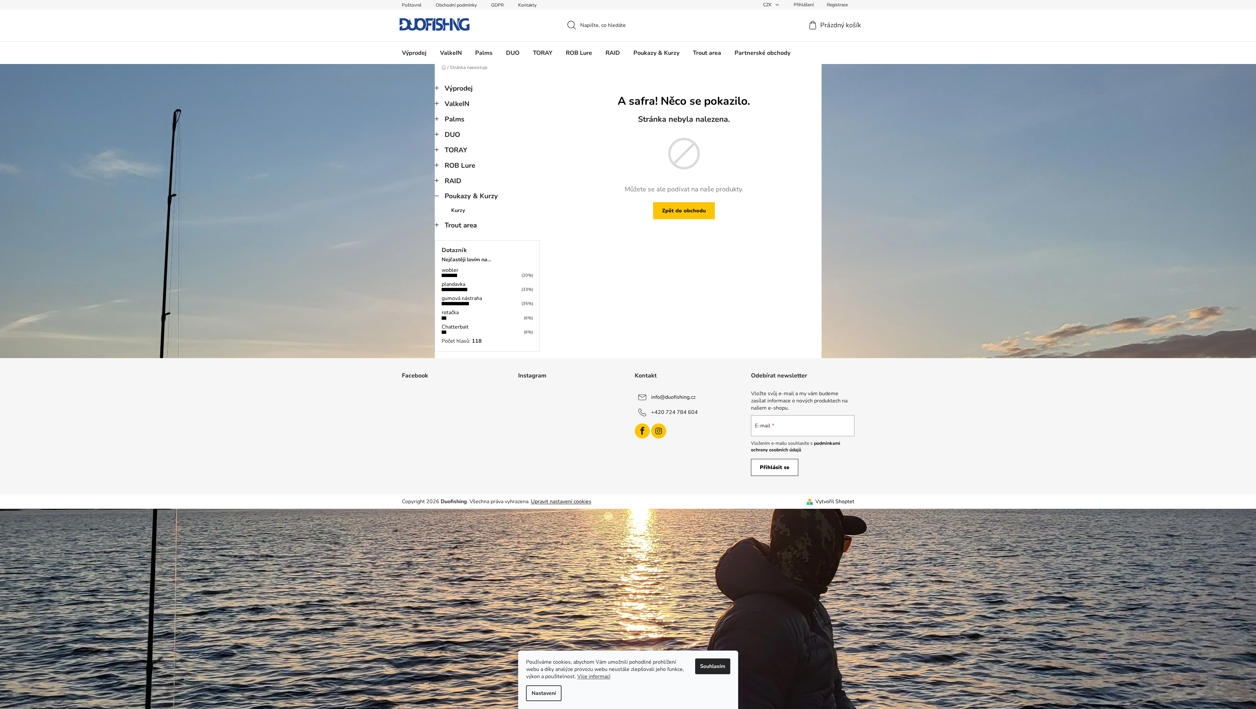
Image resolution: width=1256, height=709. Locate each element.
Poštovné (411, 5)
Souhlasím (712, 666)
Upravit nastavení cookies (561, 501)
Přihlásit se (774, 467)
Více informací (593, 676)
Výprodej (459, 88)
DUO (452, 134)
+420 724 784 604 (674, 412)
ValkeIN (457, 103)
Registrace (837, 5)
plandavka (453, 284)
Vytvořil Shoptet (834, 501)
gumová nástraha (462, 298)
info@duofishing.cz (673, 396)
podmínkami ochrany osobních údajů (795, 446)
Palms (454, 119)
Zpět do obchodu (684, 210)
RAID (453, 180)
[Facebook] (642, 431)
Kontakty (527, 5)
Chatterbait (455, 327)
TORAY (456, 150)
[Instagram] (658, 431)
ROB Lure (460, 165)
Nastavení (544, 693)
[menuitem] (414, 53)
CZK (768, 5)
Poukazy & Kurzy (471, 196)
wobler (450, 270)
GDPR (497, 5)
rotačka (450, 312)
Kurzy (458, 210)
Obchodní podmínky (456, 5)
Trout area (461, 225)
